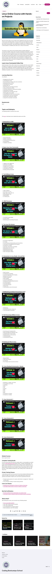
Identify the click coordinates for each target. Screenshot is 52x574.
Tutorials (37, 72)
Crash (37, 47)
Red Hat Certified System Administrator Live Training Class (14, 492)
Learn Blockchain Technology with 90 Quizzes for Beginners (32, 544)
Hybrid (37, 56)
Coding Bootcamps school (10, 463)
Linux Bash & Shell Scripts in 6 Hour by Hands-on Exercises (14, 486)
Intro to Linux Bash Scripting (8, 502)
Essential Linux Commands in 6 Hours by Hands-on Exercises (15, 485)
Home (18, 4)
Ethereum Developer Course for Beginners (28, 528)
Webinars (3, 552)
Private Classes (38, 63)
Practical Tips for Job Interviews (41, 27)
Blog (36, 4)
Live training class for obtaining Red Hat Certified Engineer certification (17, 494)
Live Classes (33, 4)
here (5, 116)
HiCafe (3, 557)
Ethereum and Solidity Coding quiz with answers (19, 544)
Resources (38, 65)
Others (37, 61)
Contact (40, 4)
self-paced (4, 11)
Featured (37, 49)
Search (37, 11)
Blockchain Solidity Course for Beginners (7, 528)
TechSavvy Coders (5, 554)
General (37, 54)
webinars (37, 75)
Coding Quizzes (39, 42)
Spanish (37, 70)
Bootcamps (22, 4)
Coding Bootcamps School (12, 571)
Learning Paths (27, 4)
